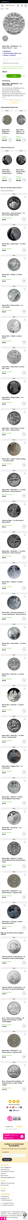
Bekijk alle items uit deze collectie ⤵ (11, 63)
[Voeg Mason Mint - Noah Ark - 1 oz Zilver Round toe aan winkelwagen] (24, 680)
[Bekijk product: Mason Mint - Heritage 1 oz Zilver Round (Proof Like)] (14, 911)
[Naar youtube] (10, 1101)
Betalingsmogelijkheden (8, 1177)
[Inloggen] (18, 5)
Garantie (3, 1173)
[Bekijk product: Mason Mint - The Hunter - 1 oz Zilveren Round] (14, 818)
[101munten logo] (10, 5)
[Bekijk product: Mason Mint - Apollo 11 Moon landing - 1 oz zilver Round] (14, 449)
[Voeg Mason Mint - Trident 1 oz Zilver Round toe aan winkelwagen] (24, 342)
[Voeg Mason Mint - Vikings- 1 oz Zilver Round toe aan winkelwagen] (24, 281)
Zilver (7, 8)
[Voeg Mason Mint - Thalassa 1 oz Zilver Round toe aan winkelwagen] (24, 588)
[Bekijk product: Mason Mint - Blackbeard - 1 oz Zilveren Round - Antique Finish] (7, 120)
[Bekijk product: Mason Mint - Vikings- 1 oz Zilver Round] (14, 264)
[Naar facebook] (14, 1101)
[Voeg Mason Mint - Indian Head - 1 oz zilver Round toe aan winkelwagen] (10, 180)
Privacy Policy (5, 1185)
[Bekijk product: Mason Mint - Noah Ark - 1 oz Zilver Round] (14, 664)
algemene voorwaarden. (11, 1217)
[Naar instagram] (17, 1101)
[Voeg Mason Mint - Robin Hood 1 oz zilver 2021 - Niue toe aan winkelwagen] (24, 373)
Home (2, 8)
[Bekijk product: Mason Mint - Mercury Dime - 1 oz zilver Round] (14, 295)
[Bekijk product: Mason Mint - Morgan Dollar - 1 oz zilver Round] (21, 160)
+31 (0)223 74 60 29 (7, 1203)
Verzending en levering (7, 1171)
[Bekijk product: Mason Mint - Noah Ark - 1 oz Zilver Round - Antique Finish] (14, 725)
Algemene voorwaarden (8, 1183)
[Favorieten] (21, 5)
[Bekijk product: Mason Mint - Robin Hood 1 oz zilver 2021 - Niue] (14, 357)
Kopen (14, 76)
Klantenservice (5, 1169)
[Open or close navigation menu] (2, 5)
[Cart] (25, 5)
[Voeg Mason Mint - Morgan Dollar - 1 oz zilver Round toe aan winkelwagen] (24, 180)
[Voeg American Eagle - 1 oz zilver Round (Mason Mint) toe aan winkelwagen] (24, 526)
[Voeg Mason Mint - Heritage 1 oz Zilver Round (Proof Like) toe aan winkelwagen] (24, 928)
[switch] (24, 1218)
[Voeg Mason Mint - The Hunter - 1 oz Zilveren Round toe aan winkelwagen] (24, 834)
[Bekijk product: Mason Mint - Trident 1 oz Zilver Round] (14, 326)
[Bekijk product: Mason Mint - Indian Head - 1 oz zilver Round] (7, 160)
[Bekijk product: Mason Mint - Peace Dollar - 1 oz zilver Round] (14, 633)
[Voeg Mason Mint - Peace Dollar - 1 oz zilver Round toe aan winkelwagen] (24, 649)
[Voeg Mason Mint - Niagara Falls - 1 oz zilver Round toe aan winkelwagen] (24, 772)
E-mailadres (6, 1152)
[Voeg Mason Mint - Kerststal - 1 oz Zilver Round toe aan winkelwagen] (24, 711)
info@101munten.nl (8, 1205)
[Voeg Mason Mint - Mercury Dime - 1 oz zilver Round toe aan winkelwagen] (24, 311)
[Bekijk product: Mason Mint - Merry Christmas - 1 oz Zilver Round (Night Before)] (14, 203)
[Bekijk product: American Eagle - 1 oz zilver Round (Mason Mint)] (14, 510)
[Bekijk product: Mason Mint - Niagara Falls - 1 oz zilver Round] (14, 756)
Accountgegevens (6, 1167)
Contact (3, 1191)
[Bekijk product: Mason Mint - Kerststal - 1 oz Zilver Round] (14, 695)
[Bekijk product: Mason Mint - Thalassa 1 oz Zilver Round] (14, 572)
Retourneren (4, 1175)
